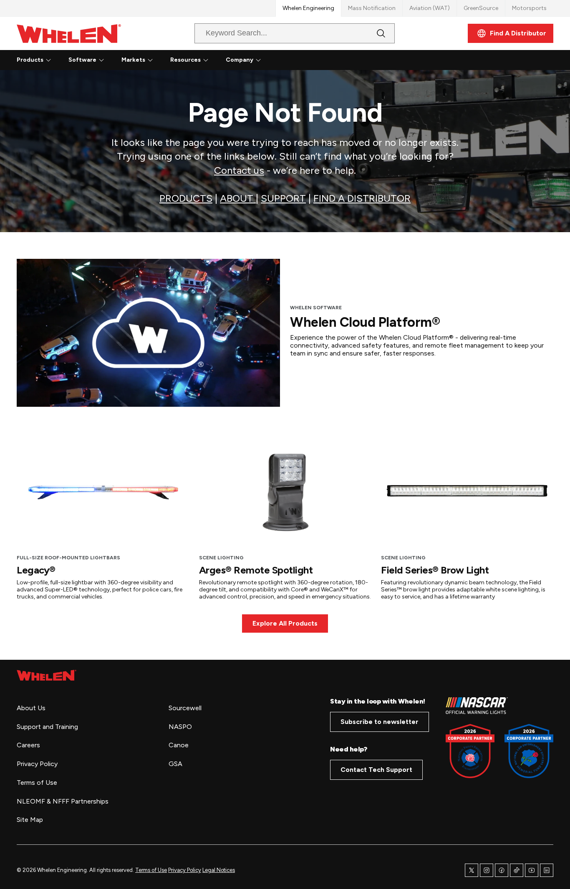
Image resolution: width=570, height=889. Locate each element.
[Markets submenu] (150, 60)
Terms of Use (151, 870)
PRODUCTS (185, 198)
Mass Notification (372, 8)
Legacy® (36, 570)
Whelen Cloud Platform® (365, 322)
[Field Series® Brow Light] (467, 490)
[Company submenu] (258, 60)
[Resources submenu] (205, 60)
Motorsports (529, 8)
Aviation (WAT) (429, 8)
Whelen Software (316, 308)
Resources (185, 59)
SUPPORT (283, 198)
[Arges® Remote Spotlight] (285, 490)
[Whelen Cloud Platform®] (148, 333)
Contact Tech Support (376, 770)
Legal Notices (218, 870)
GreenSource (481, 8)
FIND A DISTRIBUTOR (362, 198)
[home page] (46, 675)
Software (82, 59)
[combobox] (288, 33)
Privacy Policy (184, 870)
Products (30, 59)
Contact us (239, 170)
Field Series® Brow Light (435, 570)
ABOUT (238, 198)
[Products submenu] (48, 60)
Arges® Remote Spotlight (256, 570)
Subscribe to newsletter (379, 722)
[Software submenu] (101, 60)
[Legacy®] (103, 490)
